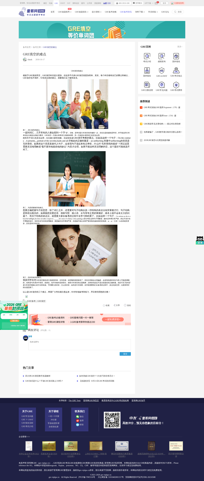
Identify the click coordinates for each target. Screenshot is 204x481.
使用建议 (138, 3)
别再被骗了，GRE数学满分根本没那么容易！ (163, 132)
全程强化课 (53, 427)
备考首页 (27, 47)
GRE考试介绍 (27, 426)
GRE (56, 3)
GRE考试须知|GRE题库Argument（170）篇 (162, 107)
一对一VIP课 (53, 416)
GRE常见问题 (27, 416)
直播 (109, 3)
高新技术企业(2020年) (49, 455)
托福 (50, 3)
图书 (83, 3)
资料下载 (139, 12)
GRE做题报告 (81, 12)
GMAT (62, 3)
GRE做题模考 (64, 12)
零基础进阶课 (53, 423)
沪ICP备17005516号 (87, 477)
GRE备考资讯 (126, 12)
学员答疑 (152, 12)
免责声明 (23, 463)
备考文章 (37, 47)
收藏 (107, 305)
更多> (179, 47)
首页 (53, 12)
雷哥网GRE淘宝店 (91, 401)
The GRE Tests (74, 401)
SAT (68, 3)
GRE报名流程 (27, 423)
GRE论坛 (165, 12)
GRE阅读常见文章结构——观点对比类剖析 (162, 124)
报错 (128, 305)
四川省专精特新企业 (176, 455)
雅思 (45, 3)
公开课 (89, 3)
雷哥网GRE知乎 (138, 401)
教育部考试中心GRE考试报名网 (115, 401)
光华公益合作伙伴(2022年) (29, 455)
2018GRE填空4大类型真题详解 (157, 140)
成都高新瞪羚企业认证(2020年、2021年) (151, 455)
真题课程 (97, 3)
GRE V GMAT (27, 420)
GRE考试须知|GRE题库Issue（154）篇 (160, 116)
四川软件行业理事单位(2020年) (70, 455)
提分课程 (96, 12)
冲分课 (53, 420)
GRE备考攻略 (111, 12)
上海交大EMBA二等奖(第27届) (96, 455)
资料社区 (75, 3)
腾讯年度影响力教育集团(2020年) (122, 455)
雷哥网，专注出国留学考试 (30, 3)
